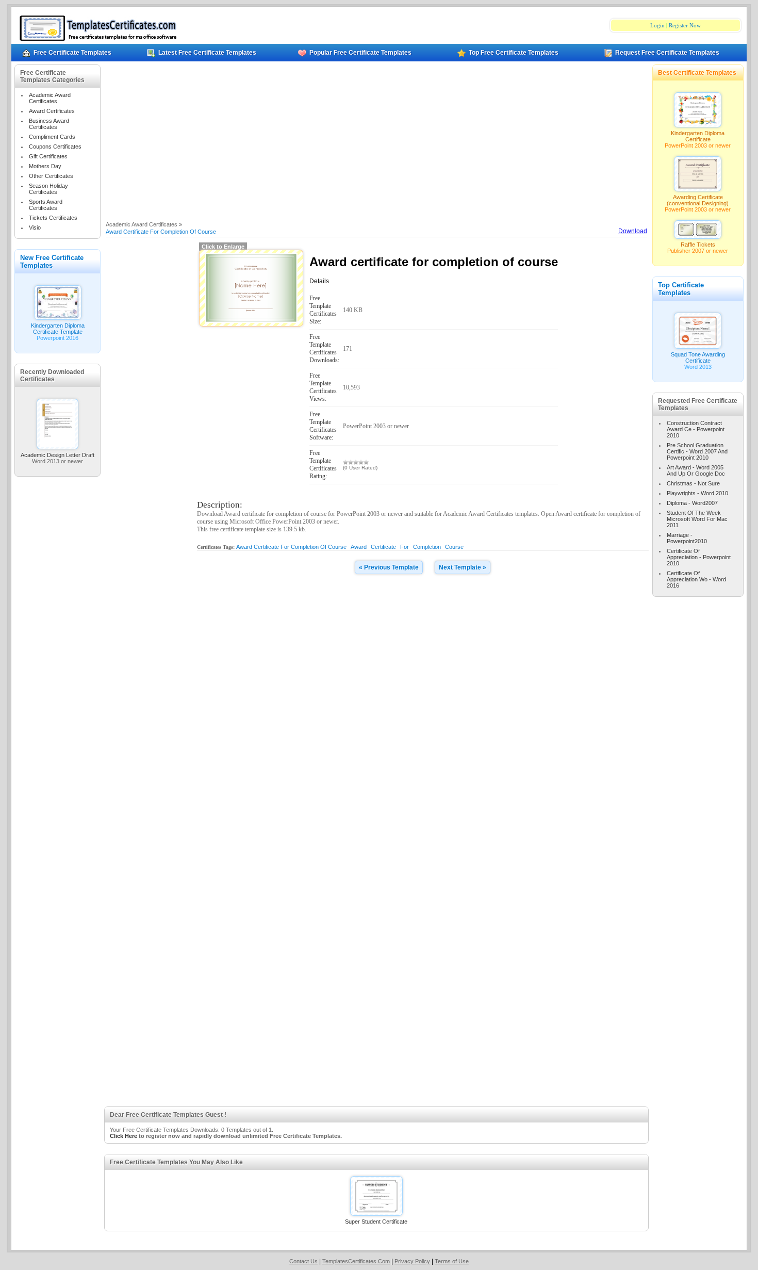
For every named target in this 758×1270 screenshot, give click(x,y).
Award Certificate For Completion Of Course (161, 232)
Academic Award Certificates (50, 98)
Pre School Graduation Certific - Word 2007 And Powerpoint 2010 (697, 451)
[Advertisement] (376, 141)
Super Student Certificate (376, 1221)
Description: (219, 505)
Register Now (685, 25)
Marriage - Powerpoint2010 (687, 538)
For (404, 547)
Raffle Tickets (698, 244)
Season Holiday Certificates (48, 189)
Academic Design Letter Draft (57, 455)
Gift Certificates (48, 156)
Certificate (383, 547)
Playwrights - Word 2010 (697, 493)
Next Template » (462, 567)
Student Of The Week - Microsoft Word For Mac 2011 (697, 519)
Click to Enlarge (223, 246)
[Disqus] (423, 713)
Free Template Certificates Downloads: (324, 348)
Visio (35, 227)
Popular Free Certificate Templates (360, 52)
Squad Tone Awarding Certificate (698, 357)
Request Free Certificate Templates (667, 52)
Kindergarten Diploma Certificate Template (58, 328)
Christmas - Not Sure (693, 483)
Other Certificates (51, 176)
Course (454, 547)
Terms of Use (452, 1261)
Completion (427, 547)
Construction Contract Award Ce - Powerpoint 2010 (695, 429)
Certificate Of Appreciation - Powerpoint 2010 (699, 557)
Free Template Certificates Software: (323, 426)
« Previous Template (389, 567)
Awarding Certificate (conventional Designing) (698, 200)
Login (657, 25)
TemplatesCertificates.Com (356, 1261)
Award (359, 547)
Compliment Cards (52, 137)
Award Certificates (52, 111)
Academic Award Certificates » (144, 224)
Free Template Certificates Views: (323, 387)
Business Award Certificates (49, 124)
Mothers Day (45, 166)
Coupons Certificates (55, 146)
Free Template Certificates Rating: (323, 464)
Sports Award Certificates (45, 205)
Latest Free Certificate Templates (207, 52)
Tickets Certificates (53, 218)
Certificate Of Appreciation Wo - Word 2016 (696, 579)
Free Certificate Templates (72, 52)
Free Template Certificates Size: (323, 310)
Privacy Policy (412, 1261)
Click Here (123, 1136)
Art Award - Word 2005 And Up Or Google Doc (696, 470)
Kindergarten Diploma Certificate (697, 136)
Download (632, 231)
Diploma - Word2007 (692, 503)
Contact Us (303, 1261)
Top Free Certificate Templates (513, 52)
